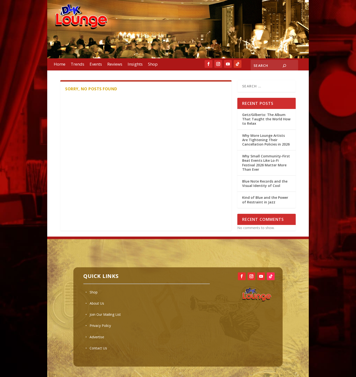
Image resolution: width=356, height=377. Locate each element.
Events (96, 64)
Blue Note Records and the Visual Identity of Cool (264, 183)
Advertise (97, 337)
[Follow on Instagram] (218, 64)
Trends (77, 64)
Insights (135, 64)
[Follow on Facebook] (208, 64)
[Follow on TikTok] (237, 64)
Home (59, 64)
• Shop (91, 292)
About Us (97, 303)
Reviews (114, 64)
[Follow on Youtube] (228, 64)
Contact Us (98, 348)
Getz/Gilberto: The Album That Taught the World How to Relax (266, 119)
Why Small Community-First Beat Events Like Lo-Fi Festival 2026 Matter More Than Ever (266, 163)
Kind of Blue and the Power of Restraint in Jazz (265, 199)
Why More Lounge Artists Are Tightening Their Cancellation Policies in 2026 (266, 139)
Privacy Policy (100, 325)
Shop (153, 64)
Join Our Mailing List (105, 314)
